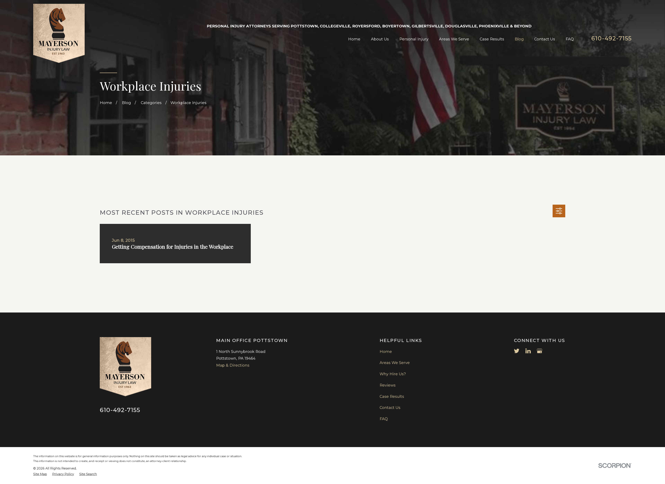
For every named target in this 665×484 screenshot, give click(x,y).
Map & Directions (232, 365)
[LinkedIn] (528, 351)
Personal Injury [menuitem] (413, 39)
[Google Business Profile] (539, 351)
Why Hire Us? (393, 374)
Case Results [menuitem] (492, 39)
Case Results (392, 396)
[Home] (59, 33)
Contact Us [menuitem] (544, 39)
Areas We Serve (395, 362)
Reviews (388, 385)
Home (386, 351)
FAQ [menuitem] (570, 39)
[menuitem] (40, 474)
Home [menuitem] (354, 39)
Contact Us (390, 407)
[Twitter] (516, 351)
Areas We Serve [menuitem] (454, 39)
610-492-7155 (611, 38)
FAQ (384, 419)
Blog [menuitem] (519, 39)
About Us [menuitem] (380, 39)
